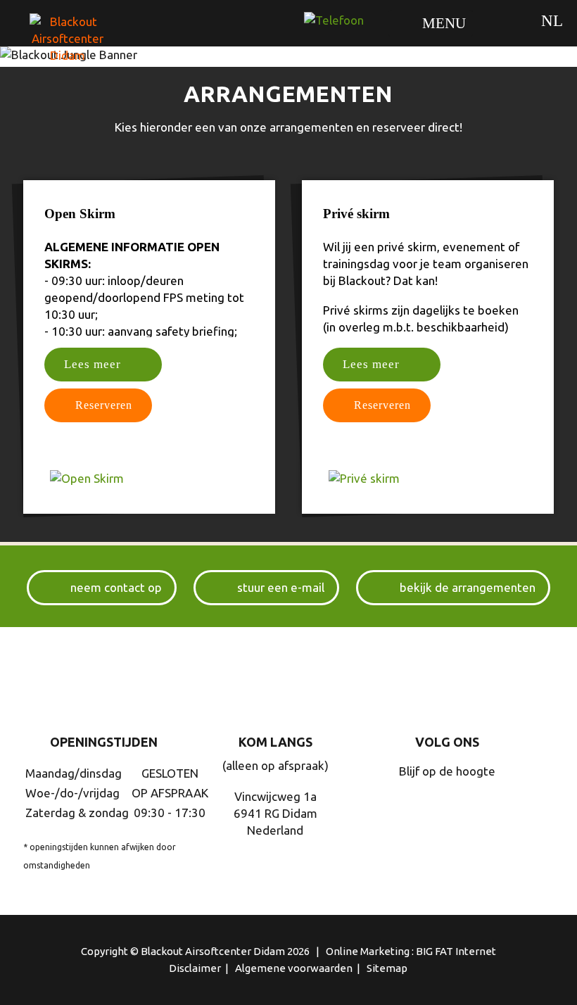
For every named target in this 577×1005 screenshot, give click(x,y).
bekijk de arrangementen (467, 587)
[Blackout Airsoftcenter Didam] (74, 47)
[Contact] (334, 20)
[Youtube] (478, 805)
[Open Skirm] (149, 478)
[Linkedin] (411, 805)
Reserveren (103, 405)
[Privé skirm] (428, 478)
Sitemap (387, 968)
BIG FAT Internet (456, 951)
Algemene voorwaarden (294, 968)
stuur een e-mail (280, 587)
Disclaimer (195, 968)
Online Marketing (368, 951)
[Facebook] (444, 805)
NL (552, 21)
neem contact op (116, 587)
